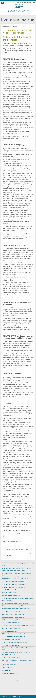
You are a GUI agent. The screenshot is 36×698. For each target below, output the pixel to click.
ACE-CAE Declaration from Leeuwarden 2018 (15, 590)
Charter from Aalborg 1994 (9, 631)
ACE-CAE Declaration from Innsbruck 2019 (14, 584)
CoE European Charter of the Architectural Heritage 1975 (17, 649)
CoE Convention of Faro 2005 (10, 623)
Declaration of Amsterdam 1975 (11, 645)
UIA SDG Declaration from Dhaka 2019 (13, 587)
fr (28, 2)
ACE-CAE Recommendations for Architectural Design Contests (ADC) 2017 (17, 599)
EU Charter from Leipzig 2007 (10, 620)
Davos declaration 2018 (9, 593)
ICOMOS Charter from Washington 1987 (13, 637)
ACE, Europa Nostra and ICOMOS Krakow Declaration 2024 (18, 565)
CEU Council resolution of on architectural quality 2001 (18, 625)
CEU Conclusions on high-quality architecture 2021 (17, 573)
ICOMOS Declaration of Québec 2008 (13, 617)
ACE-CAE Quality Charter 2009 (11, 611)
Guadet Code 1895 (7, 670)
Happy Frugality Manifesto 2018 (11, 595)
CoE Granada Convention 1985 (11, 639)
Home (24, 2)
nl (31, 2)
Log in (19, 2)
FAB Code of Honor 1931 (9, 665)
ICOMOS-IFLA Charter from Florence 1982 (14, 642)
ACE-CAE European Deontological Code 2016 (15, 603)
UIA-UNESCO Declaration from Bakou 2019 (15, 579)
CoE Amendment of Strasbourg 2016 (13, 606)
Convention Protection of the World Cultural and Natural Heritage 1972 (16, 653)
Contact (6, 696)
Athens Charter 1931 (8, 667)
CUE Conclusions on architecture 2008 (13, 614)
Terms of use (16, 696)
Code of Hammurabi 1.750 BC (11, 673)
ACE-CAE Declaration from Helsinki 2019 (14, 582)
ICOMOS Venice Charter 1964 (11, 657)
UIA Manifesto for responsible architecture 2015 (16, 609)
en (34, 2)
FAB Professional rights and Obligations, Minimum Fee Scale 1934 (18, 661)
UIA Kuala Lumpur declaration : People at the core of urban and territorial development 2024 (17, 569)
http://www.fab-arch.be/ (14, 541)
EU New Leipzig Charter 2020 (11, 576)
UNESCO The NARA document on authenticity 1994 (17, 634)
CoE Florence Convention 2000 (11, 628)
